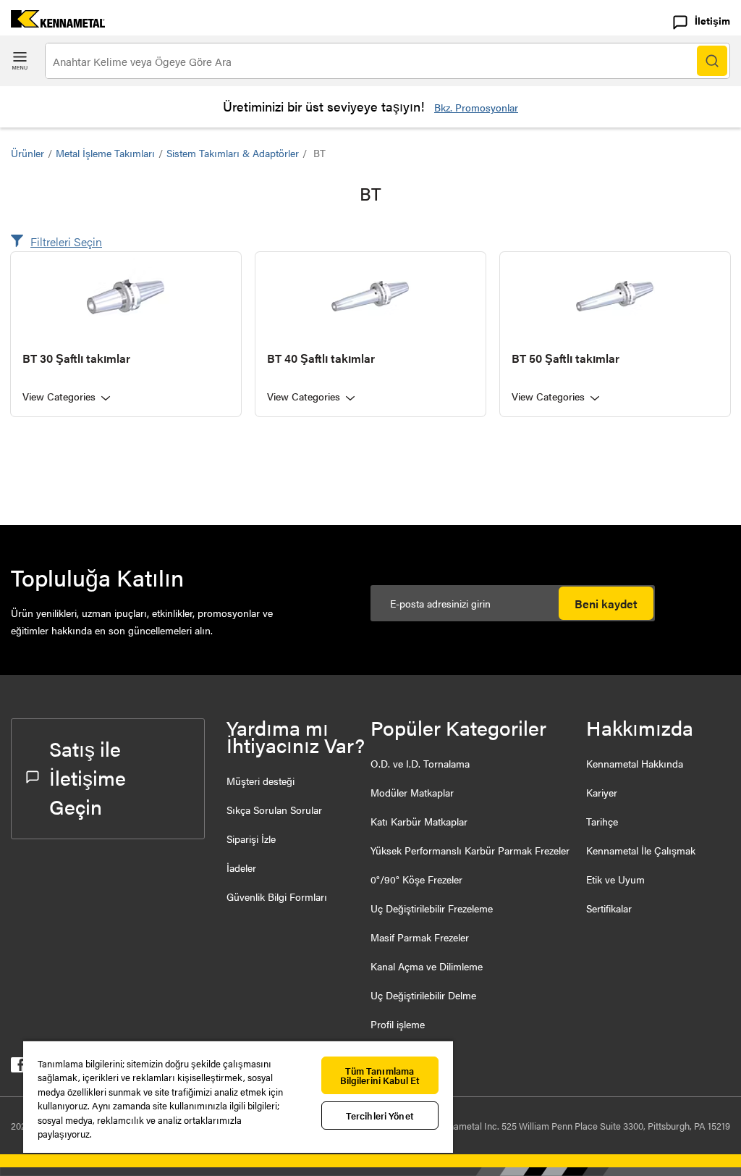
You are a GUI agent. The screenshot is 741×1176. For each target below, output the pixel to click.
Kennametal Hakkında (634, 763)
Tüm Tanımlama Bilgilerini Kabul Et (380, 1075)
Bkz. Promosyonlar (476, 107)
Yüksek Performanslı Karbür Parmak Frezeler (469, 850)
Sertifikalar (609, 908)
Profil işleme (397, 1024)
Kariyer (601, 792)
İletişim (712, 20)
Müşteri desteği (260, 780)
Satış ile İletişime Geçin (87, 777)
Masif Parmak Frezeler (419, 937)
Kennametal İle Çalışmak (640, 850)
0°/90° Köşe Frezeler (416, 879)
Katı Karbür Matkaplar (418, 821)
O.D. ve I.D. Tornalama (420, 763)
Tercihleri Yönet (380, 1115)
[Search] (712, 61)
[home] (52, 22)
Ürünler (27, 153)
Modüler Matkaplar (412, 792)
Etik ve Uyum (615, 879)
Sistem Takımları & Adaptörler (232, 153)
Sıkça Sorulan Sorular (274, 809)
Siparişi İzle (251, 838)
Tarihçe (602, 821)
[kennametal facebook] (18, 1067)
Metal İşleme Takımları (105, 153)
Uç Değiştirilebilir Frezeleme (431, 908)
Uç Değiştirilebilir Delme (423, 995)
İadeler (241, 867)
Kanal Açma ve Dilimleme (426, 966)
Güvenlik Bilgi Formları (276, 896)
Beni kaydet (606, 603)
